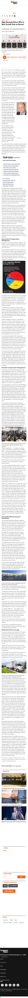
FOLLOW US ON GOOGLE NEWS (9, 891)
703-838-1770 (4, 957)
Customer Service (4, 980)
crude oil (5, 920)
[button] (12, 16)
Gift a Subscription (14, 885)
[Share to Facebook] (2, 16)
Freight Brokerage (6, 180)
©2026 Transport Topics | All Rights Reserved (10, 989)
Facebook (2, 985)
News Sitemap (9, 990)
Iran (16, 920)
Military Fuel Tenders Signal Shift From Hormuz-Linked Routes (14, 821)
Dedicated (13, 180)
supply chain (18, 766)
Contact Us (3, 962)
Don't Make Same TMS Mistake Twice (12, 175)
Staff (1, 966)
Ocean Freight (6, 186)
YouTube (10, 985)
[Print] (15, 16)
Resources (3, 976)
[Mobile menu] (1, 2)
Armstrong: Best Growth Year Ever (11, 169)
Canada (15, 922)
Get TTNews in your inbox (20, 69)
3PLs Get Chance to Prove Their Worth (12, 164)
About (1, 959)
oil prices (21, 922)
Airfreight (11, 186)
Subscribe (5, 885)
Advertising (3, 969)
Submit (21, 877)
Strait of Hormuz (7, 922)
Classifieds (3, 973)
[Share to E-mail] (10, 16)
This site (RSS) (18, 985)
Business (3, 20)
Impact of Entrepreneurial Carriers (11, 173)
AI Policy (3, 990)
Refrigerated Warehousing (8, 184)
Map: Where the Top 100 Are (10, 167)
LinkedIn (14, 985)
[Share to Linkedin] (7, 16)
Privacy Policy (24, 989)
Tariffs (11, 920)
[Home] (14, 2)
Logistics (7, 20)
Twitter (6, 985)
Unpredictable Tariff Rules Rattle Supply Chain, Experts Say (13, 788)
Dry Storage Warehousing (8, 182)
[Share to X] (5, 16)
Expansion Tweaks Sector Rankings (11, 171)
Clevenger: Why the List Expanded (11, 165)
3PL (14, 766)
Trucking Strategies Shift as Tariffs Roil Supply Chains (12, 805)
